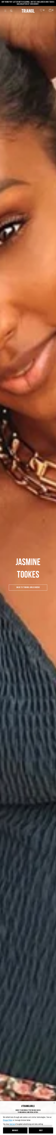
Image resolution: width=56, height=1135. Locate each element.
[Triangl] (28, 10)
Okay (41, 1130)
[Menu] (6, 10)
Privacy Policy (8, 1120)
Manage (15, 1130)
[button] (50, 10)
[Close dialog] (54, 1103)
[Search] (11, 10)
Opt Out (12, 1124)
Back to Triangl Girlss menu (28, 587)
